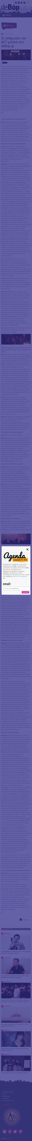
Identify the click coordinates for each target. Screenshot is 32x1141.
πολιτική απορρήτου (21, 576)
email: (7, 584)
